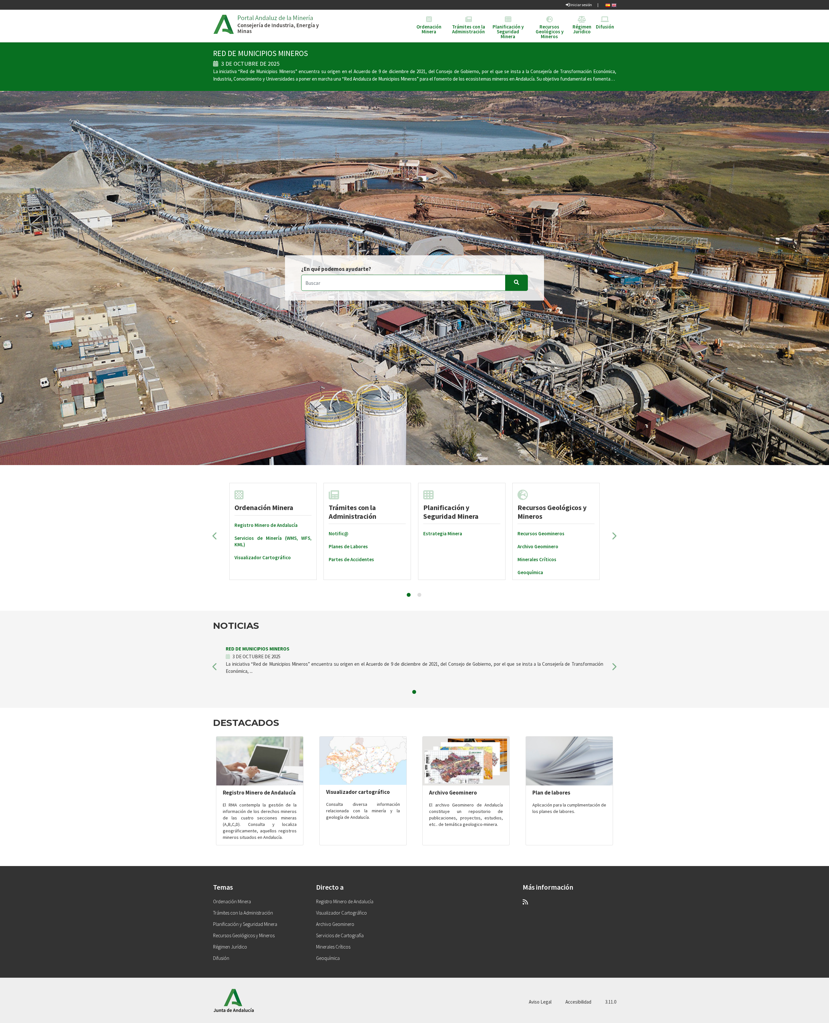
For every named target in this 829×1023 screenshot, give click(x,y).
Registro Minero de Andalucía (266, 525)
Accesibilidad (578, 1002)
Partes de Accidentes (351, 559)
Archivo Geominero (537, 546)
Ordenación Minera (263, 507)
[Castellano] (608, 4)
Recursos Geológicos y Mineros (551, 511)
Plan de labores (551, 792)
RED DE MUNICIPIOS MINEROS (260, 53)
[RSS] (525, 902)
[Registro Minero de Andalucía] (259, 761)
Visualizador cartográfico (358, 791)
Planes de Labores (348, 546)
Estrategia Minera (442, 533)
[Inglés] (614, 4)
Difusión (221, 958)
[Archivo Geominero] (466, 761)
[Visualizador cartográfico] (363, 761)
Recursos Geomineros (540, 533)
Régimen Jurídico (230, 947)
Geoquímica (530, 572)
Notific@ (338, 533)
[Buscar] (516, 283)
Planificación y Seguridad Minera (245, 924)
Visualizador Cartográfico (262, 557)
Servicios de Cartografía (340, 935)
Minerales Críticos (536, 559)
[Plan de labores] (569, 761)
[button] (215, 538)
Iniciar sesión (581, 4)
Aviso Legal (540, 1002)
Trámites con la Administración (352, 511)
